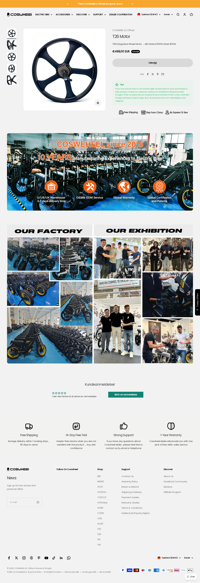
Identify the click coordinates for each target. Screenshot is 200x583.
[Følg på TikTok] (54, 558)
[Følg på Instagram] (24, 558)
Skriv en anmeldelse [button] (125, 394)
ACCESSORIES (63, 14)
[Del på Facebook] (147, 74)
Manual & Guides (131, 502)
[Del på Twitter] (152, 74)
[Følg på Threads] (31, 558)
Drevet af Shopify (43, 568)
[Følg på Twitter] (16, 558)
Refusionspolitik (72, 572)
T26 (99, 534)
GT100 (100, 507)
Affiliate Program (172, 492)
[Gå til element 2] (11, 45)
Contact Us (128, 476)
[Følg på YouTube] (46, 558)
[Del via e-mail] (162, 74)
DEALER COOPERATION (120, 14)
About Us (168, 476)
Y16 (99, 544)
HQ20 (100, 523)
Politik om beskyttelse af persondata (24, 572)
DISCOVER (81, 14)
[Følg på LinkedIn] (61, 558)
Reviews (168, 486)
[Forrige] (67, 4)
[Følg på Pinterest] (39, 558)
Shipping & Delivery (132, 492)
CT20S (100, 513)
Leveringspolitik (89, 572)
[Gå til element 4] (11, 69)
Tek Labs (172, 311)
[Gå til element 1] (11, 34)
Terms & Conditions (132, 507)
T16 (98, 539)
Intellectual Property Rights (136, 513)
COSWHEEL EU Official (123, 30)
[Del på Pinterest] (157, 74)
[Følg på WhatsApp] (69, 558)
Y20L (99, 518)
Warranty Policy (130, 481)
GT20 (100, 486)
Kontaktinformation (52, 572)
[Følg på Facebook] (9, 558)
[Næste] (132, 4)
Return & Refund (130, 486)
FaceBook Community (175, 481)
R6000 (100, 481)
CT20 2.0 (101, 497)
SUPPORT (98, 14)
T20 (99, 528)
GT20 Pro (102, 492)
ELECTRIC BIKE (42, 14)
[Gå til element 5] (11, 80)
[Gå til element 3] (11, 57)
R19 (99, 476)
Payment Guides (130, 497)
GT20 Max (102, 502)
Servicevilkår (105, 572)
